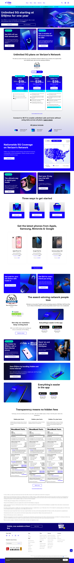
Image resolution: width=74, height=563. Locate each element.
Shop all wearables (31, 542)
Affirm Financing (50, 544)
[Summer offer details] (26, 21)
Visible (48, 140)
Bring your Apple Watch (52, 536)
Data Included (31, 467)
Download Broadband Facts (37, 488)
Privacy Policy (46, 556)
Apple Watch (30, 545)
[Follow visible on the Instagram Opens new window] (6, 535)
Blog (58, 536)
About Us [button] (39, 2)
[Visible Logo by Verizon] (8, 2)
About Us (59, 535)
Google (29, 546)
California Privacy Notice (52, 556)
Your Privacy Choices (59, 556)
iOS (28, 535)
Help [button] (44, 2)
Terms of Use (35, 555)
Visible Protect (50, 541)
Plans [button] (31, 2)
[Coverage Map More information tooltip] (69, 141)
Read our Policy (23, 465)
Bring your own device (51, 535)
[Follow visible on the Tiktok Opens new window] (9, 535)
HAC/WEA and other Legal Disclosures (43, 555)
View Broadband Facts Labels (37, 113)
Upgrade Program (43, 543)
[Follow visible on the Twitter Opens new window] (12, 535)
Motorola (29, 549)
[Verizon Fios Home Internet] (26, 373)
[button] (62, 3)
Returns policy (50, 546)
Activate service (50, 543)
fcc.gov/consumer (24, 474)
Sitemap (32, 555)
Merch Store (30, 551)
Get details (56, 6)
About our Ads (51, 555)
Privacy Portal (42, 556)
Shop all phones (31, 540)
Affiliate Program (60, 541)
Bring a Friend (42, 548)
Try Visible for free (43, 538)
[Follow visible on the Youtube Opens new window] (18, 535)
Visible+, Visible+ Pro (56, 140)
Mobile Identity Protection (63, 555)
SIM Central (49, 547)
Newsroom (59, 538)
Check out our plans (43, 535)
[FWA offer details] (9, 42)
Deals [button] (35, 2)
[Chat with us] (71, 550)
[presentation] (62, 3)
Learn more (48, 120)
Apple (29, 543)
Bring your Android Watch (52, 538)
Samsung (29, 548)
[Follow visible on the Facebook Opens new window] (15, 535)
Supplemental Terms (57, 555)
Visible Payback (42, 546)
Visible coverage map (43, 536)
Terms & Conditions (37, 556)
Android (29, 536)
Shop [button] (27, 2)
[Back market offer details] (14, 354)
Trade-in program (43, 545)
